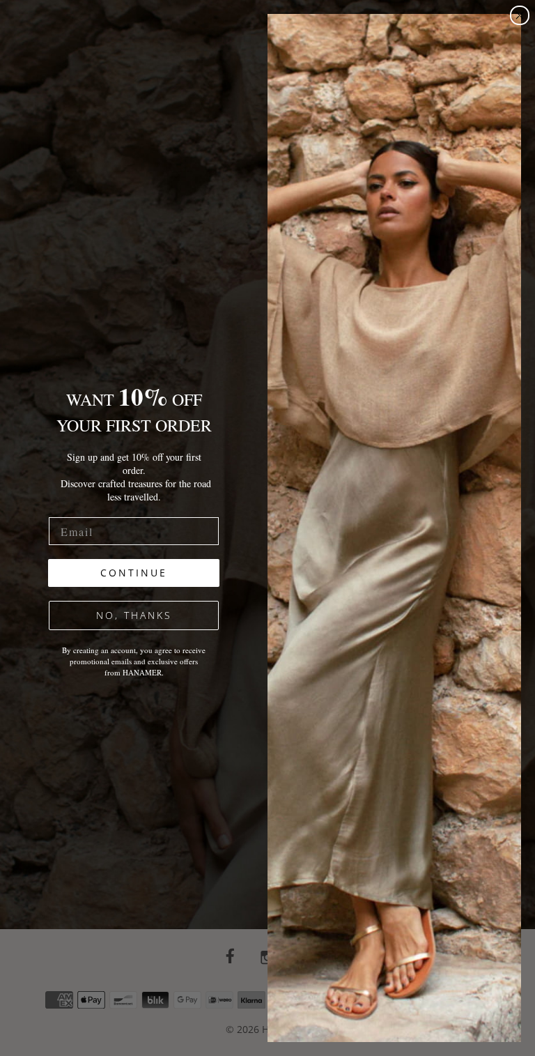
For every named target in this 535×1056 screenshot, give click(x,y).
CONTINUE (133, 572)
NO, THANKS (134, 615)
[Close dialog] (519, 15)
